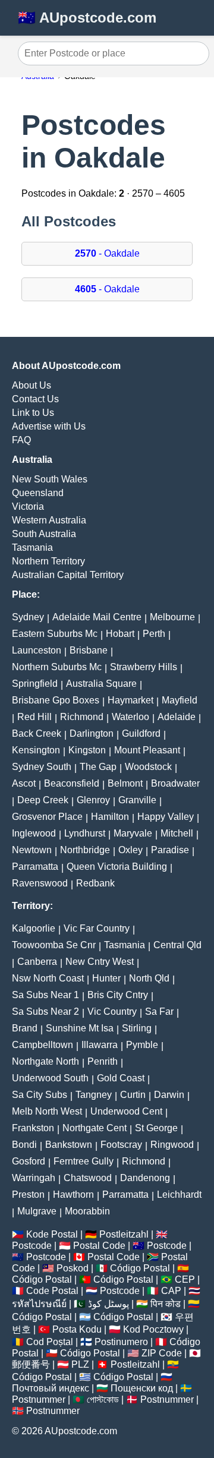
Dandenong (145, 1178)
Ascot (24, 783)
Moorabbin (87, 1211)
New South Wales (49, 479)
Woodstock (148, 767)
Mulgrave (36, 1211)
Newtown (32, 850)
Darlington (92, 733)
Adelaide (177, 717)
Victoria (28, 506)
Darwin (169, 1095)
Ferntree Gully (84, 1161)
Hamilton (110, 817)
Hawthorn (73, 1194)
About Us (31, 385)
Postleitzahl (124, 1234)
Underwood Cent (126, 1111)
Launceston (36, 650)
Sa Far (159, 1011)
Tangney (93, 1095)
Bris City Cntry (117, 995)
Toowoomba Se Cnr (54, 945)
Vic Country (112, 1011)
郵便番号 (31, 1364)
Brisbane (89, 650)
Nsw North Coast (48, 978)
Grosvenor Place (47, 817)
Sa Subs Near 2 (45, 1011)
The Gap (98, 767)
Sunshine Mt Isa (80, 1028)
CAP (171, 1291)
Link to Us (33, 413)
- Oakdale (107, 253)
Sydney (28, 617)
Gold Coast (120, 1078)
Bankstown (68, 1145)
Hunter (106, 978)
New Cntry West (99, 962)
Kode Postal (52, 1234)
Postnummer (38, 1399)
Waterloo (130, 717)
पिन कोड (165, 1304)
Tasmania (32, 547)
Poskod (72, 1268)
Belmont (125, 783)
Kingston (87, 750)
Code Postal (52, 1291)
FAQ (21, 440)
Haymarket (130, 700)
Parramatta (35, 866)
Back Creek (36, 733)
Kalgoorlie (33, 928)
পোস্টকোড (103, 1399)
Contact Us (35, 399)
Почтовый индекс (50, 1388)
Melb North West (47, 1111)
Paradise (170, 850)
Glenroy (93, 800)
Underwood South (50, 1078)
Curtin (133, 1095)
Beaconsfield (71, 783)
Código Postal (140, 1268)
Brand (24, 1028)
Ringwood (172, 1145)
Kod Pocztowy (153, 1329)
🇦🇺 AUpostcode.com (87, 18)
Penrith (102, 1061)
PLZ (80, 1364)
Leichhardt (179, 1194)
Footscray (121, 1145)
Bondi (24, 1145)
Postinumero (121, 1342)
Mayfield (179, 700)
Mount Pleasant (147, 750)
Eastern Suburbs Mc (54, 634)
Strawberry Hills (143, 667)
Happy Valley (165, 817)
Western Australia (49, 520)
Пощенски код (142, 1388)
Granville (137, 800)
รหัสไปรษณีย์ (39, 1304)
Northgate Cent (94, 1128)
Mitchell (176, 833)
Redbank (95, 883)
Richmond (81, 717)
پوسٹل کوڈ (108, 1304)
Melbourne (172, 617)
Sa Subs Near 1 (45, 995)
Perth (154, 634)
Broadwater (175, 783)
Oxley (130, 850)
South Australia (44, 534)
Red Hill (34, 717)
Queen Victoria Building (117, 866)
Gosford (28, 1161)
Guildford (141, 733)
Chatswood (88, 1178)
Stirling (137, 1028)
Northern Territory (48, 561)
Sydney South (41, 767)
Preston (28, 1194)
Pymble (142, 1045)
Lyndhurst (84, 833)
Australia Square (101, 683)
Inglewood (34, 833)
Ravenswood (40, 883)
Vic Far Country (97, 928)
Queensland (38, 493)
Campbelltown (42, 1045)
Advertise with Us (49, 426)
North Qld (149, 978)
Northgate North (45, 1061)
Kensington (36, 750)
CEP (185, 1279)
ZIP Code (161, 1353)
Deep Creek (42, 800)
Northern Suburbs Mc (57, 667)
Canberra (37, 962)
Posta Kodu (77, 1329)
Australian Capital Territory (68, 575)
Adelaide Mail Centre (96, 617)
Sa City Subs (39, 1095)
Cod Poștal (49, 1342)
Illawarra (99, 1045)
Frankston (33, 1128)
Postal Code (99, 1246)
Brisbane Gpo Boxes (55, 700)
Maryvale (133, 833)
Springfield (35, 683)
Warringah (33, 1178)
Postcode (32, 1246)
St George (156, 1128)
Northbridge (85, 850)
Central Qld (177, 945)
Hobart (120, 634)
